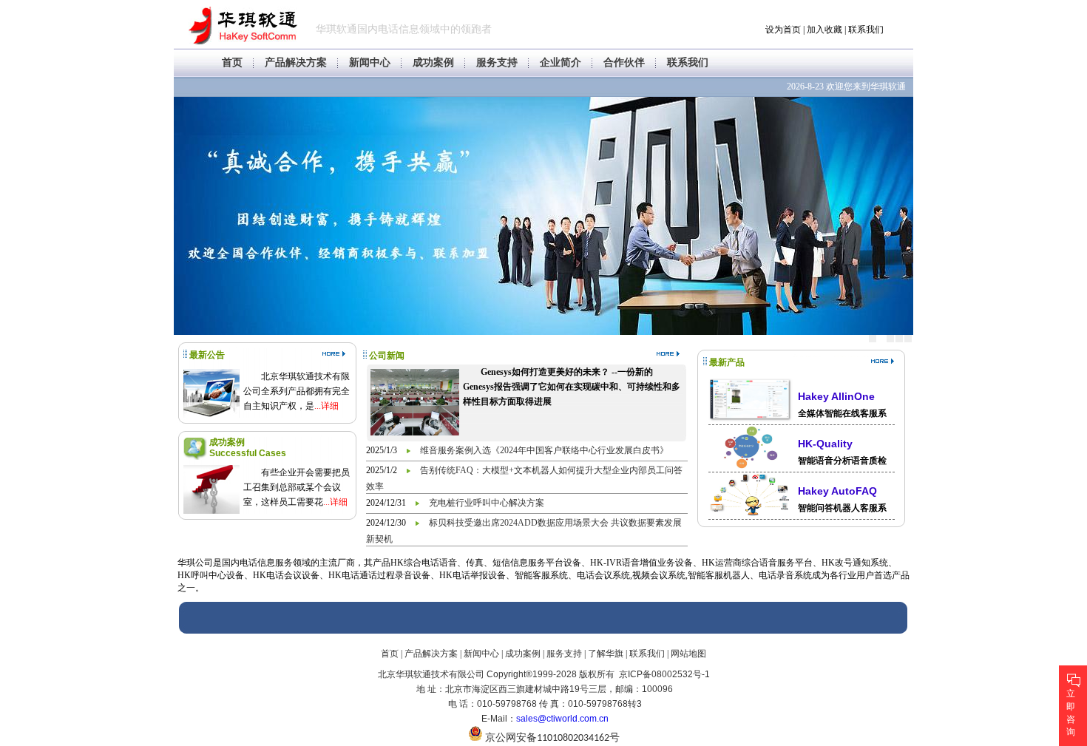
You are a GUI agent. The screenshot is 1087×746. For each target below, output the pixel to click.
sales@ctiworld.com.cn (562, 718)
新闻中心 (369, 62)
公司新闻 (386, 355)
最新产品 (727, 362)
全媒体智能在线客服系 (842, 413)
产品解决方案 (296, 62)
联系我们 (866, 29)
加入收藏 (824, 29)
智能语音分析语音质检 (842, 460)
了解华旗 (605, 653)
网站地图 (688, 653)
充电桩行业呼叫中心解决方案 (486, 503)
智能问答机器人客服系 (842, 508)
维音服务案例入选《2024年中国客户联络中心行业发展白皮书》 (544, 450)
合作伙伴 (624, 62)
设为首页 (783, 29)
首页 (232, 62)
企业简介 (560, 62)
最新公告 (207, 355)
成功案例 (433, 62)
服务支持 (497, 62)
